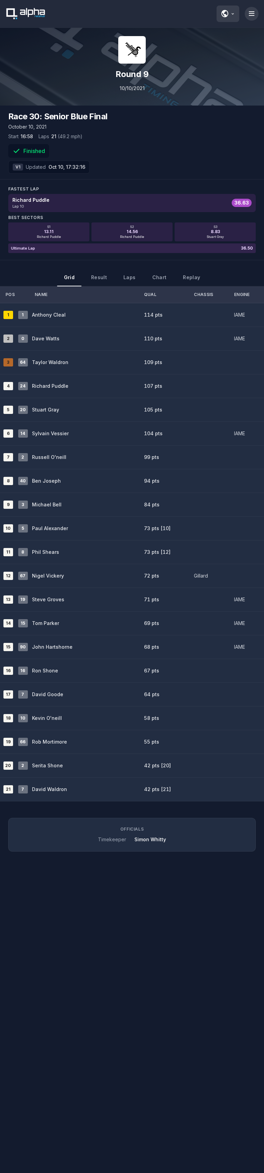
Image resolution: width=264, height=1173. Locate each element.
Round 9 (132, 74)
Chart (159, 277)
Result (99, 277)
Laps (129, 277)
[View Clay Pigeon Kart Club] (132, 50)
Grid (69, 277)
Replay (191, 277)
